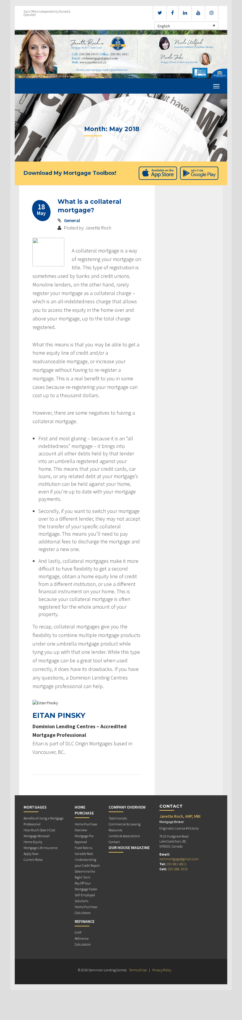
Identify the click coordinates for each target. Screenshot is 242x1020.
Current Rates (33, 859)
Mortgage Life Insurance (41, 847)
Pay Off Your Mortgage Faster (86, 886)
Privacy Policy (161, 970)
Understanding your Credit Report (87, 862)
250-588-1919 (178, 869)
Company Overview (127, 807)
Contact (114, 842)
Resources (115, 830)
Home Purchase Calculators (86, 910)
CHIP (78, 932)
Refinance (84, 921)
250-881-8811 (176, 864)
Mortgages (35, 807)
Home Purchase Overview (86, 827)
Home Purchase (84, 810)
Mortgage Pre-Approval (84, 839)
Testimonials (118, 818)
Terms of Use (138, 970)
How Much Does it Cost (39, 830)
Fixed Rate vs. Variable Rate (84, 850)
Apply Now (31, 853)
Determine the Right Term (85, 874)
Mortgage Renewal (37, 836)
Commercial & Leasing (124, 824)
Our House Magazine (129, 847)
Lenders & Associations (124, 836)
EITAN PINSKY (58, 715)
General (72, 220)
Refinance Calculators (83, 941)
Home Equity (33, 842)
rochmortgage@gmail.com (179, 859)
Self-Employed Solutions (85, 898)
